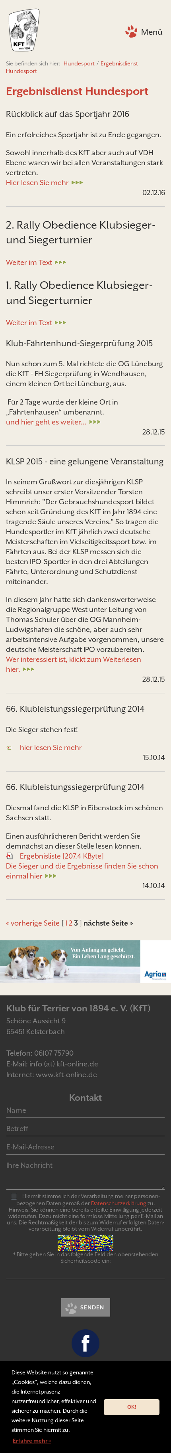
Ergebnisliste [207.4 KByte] (62, 856)
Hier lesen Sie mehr (37, 182)
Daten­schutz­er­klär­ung (118, 1203)
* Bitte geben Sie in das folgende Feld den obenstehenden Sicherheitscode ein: (85, 1257)
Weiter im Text (29, 262)
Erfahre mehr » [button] (32, 1440)
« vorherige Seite (33, 923)
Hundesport (79, 63)
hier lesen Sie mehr (51, 747)
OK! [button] (131, 1407)
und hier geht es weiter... (46, 422)
